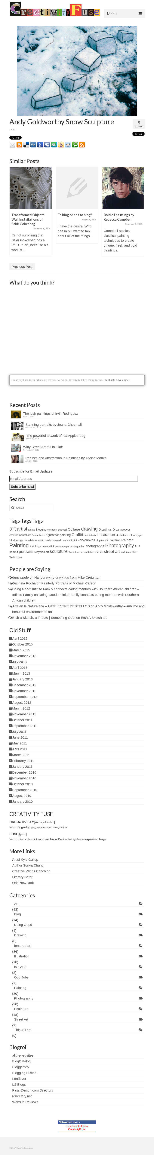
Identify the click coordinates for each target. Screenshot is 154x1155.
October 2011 (22, 720)
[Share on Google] (40, 145)
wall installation (129, 552)
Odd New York (23, 883)
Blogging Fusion (24, 1073)
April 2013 (19, 668)
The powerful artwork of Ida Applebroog (55, 436)
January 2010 (22, 801)
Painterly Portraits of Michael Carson (68, 583)
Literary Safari (22, 877)
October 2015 (22, 644)
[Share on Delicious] (26, 145)
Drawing (20, 935)
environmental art (20, 535)
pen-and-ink (48, 546)
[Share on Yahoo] (61, 145)
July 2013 (19, 662)
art (12, 529)
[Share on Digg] (33, 145)
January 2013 (22, 679)
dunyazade (20, 577)
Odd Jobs (21, 977)
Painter (127, 540)
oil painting (112, 540)
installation (30, 540)
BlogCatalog (21, 1061)
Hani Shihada (90, 535)
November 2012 (24, 691)
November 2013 (24, 656)
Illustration (21, 956)
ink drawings (16, 540)
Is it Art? (20, 967)
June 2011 (20, 737)
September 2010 (24, 790)
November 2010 (24, 778)
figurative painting (58, 535)
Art (16, 904)
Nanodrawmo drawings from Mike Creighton (67, 577)
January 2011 (22, 766)
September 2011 (24, 726)
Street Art (21, 1019)
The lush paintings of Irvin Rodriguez (50, 413)
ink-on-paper (136, 535)
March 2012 (21, 708)
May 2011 (19, 743)
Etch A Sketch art (94, 618)
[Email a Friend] (12, 145)
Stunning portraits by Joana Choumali (53, 425)
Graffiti (77, 535)
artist (22, 529)
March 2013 (21, 673)
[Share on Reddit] (68, 145)
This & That (22, 1030)
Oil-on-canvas (84, 540)
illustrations (122, 535)
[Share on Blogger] (19, 145)
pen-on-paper (62, 546)
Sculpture (21, 1009)
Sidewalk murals (76, 552)
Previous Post (22, 267)
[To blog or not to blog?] (77, 188)
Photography (119, 545)
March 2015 (21, 650)
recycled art (41, 551)
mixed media (44, 540)
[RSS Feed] (82, 145)
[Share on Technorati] (75, 145)
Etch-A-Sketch (38, 535)
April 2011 (19, 749)
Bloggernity (20, 1067)
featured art (22, 946)
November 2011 (24, 714)
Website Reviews (25, 1102)
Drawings (105, 529)
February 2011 (23, 761)
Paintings (35, 546)
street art (112, 551)
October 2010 (22, 784)
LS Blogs (19, 1084)
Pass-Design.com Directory (32, 1090)
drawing (89, 528)
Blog (17, 914)
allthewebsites (22, 1055)
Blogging (41, 529)
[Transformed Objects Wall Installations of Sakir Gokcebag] (31, 188)
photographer (77, 546)
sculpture (59, 551)
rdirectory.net (22, 1096)
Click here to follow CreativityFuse (77, 1128)
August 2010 (21, 796)
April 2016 (19, 638)
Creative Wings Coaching (31, 871)
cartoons (52, 529)
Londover (19, 1079)
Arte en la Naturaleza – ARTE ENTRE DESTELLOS (51, 606)
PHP (137, 546)
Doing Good (23, 925)
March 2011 (21, 755)
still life (99, 552)
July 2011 (19, 732)
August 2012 (21, 702)
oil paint (100, 540)
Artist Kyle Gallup (25, 859)
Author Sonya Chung (28, 865)
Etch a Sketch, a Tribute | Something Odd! (43, 618)
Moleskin (57, 540)
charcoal (62, 529)
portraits (26, 551)
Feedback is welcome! (116, 379)
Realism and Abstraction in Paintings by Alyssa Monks (65, 458)
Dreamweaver (121, 529)
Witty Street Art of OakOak (43, 447)
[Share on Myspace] (47, 145)
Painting (19, 545)
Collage (74, 529)
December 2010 (24, 772)
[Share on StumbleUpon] (54, 145)
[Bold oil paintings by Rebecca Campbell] (123, 188)
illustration (106, 534)
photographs (94, 546)
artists (31, 529)
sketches (89, 552)
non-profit (68, 540)
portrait (13, 551)
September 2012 (24, 697)
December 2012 (24, 685)
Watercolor (16, 557)
